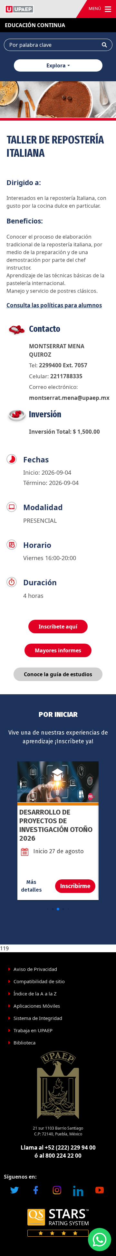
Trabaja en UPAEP (33, 1030)
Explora (56, 65)
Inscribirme (75, 886)
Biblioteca (24, 1042)
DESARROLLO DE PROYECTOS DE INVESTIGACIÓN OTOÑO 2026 (55, 825)
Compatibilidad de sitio (39, 981)
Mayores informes (58, 650)
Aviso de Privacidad (35, 969)
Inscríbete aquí (58, 626)
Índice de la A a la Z (35, 993)
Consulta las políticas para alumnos (54, 305)
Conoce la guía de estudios (58, 674)
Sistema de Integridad (38, 1018)
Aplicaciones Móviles (37, 1006)
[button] (47, 909)
